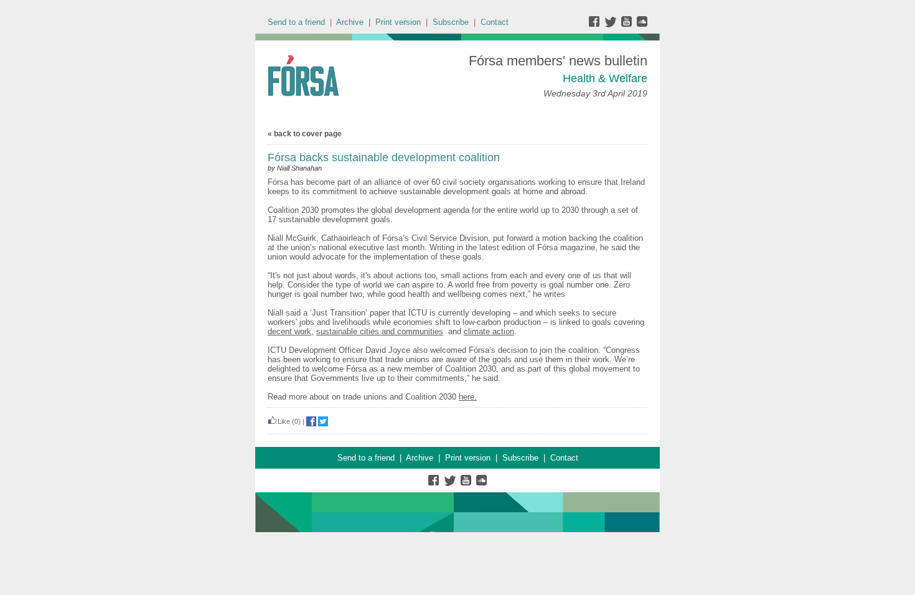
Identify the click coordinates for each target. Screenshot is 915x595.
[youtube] (628, 24)
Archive (350, 22)
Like (284, 421)
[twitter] (612, 24)
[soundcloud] (641, 24)
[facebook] (596, 24)
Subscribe (451, 22)
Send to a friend (296, 22)
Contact (495, 22)
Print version (398, 22)
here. (468, 396)
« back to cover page (305, 133)
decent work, (291, 331)
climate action (489, 331)
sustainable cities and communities (379, 331)
